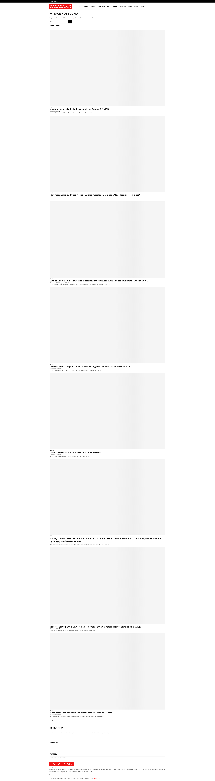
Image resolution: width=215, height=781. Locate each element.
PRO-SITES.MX (97, 778)
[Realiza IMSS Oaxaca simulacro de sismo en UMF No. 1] (107, 411)
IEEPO (108, 6)
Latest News (55, 25)
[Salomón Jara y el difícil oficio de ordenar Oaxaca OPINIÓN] (107, 68)
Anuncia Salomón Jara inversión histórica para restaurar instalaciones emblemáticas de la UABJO (99, 280)
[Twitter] (159, 6)
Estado (93, 6)
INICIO (79, 6)
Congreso (123, 6)
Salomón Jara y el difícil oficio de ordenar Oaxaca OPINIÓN (79, 109)
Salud (136, 6)
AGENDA (86, 6)
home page (72, 18)
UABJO (130, 6)
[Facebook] (158, 6)
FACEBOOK (54, 743)
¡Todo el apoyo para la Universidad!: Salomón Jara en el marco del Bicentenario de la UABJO (96, 626)
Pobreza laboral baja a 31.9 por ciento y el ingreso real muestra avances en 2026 (90, 366)
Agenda (52, 106)
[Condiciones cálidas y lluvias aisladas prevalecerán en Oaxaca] (107, 671)
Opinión (143, 6)
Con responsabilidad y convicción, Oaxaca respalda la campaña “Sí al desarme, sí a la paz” (95, 194)
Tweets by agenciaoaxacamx (58, 757)
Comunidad (101, 6)
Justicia (115, 6)
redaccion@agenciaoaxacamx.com (65, 773)
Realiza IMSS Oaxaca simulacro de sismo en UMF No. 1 (77, 452)
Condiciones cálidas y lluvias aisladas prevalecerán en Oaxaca (81, 712)
